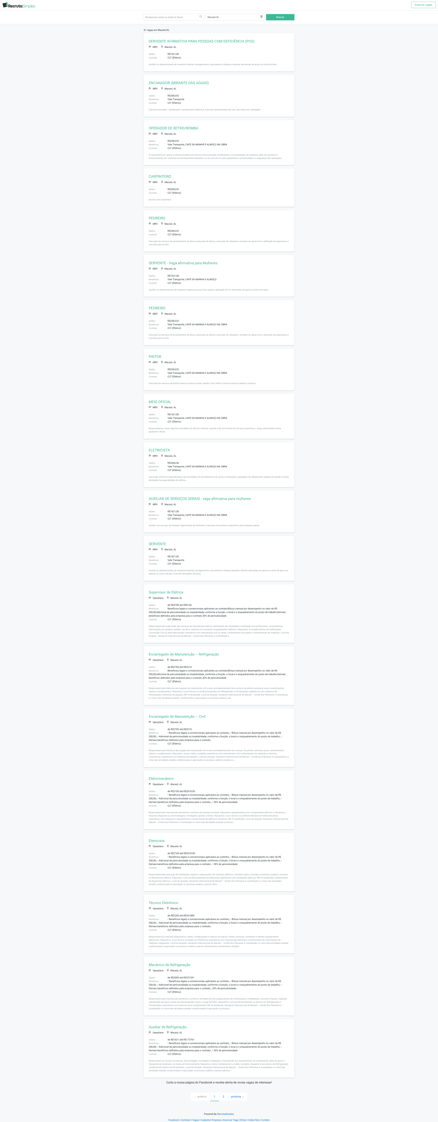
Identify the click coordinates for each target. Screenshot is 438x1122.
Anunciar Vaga (231, 1120)
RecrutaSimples (225, 1114)
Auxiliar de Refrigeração (168, 1027)
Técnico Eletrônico (163, 903)
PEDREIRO (157, 218)
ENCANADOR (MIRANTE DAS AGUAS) (179, 83)
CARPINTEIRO (160, 177)
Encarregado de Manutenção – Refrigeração (184, 654)
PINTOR (155, 357)
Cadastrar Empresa (211, 1120)
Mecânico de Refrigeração (169, 965)
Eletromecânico (161, 779)
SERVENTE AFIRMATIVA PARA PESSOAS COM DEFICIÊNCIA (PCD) (202, 41)
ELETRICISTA (159, 450)
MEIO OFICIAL (160, 402)
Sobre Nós (253, 1120)
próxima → (237, 1096)
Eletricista (156, 841)
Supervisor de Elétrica (166, 592)
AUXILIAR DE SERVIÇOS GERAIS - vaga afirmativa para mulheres (200, 499)
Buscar (280, 17)
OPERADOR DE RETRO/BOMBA (173, 128)
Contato (265, 1120)
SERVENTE (157, 544)
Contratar (185, 1120)
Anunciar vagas (423, 4)
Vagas (195, 1120)
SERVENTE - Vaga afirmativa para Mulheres (183, 263)
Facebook (173, 1120)
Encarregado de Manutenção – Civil (177, 717)
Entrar (243, 1120)
